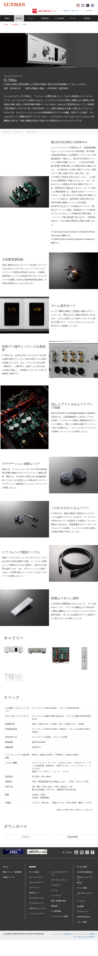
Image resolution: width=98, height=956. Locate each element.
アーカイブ (81, 901)
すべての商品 (34, 872)
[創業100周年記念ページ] (44, 11)
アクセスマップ (83, 912)
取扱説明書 (73, 837)
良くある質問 (82, 867)
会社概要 (80, 906)
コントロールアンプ (36, 882)
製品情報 (14, 24)
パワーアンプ (34, 888)
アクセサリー (56, 885)
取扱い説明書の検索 (58, 901)
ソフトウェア (56, 895)
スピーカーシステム (58, 880)
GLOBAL (89, 10)
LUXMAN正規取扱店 (84, 872)
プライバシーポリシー (80, 934)
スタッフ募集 (82, 922)
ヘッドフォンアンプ (36, 914)
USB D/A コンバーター (37, 908)
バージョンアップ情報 (59, 916)
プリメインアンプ (35, 877)
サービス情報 (82, 888)
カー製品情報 (56, 911)
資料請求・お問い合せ (70, 10)
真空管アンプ (34, 893)
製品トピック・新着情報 (12, 872)
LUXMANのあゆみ (83, 917)
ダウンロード (32, 132)
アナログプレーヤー (36, 903)
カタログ (25, 837)
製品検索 (54, 906)
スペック (19, 132)
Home (6, 24)
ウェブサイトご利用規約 (61, 934)
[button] (19, 18)
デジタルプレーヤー (36, 898)
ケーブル (54, 890)
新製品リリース (9, 877)
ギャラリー (7, 132)
